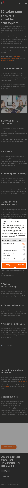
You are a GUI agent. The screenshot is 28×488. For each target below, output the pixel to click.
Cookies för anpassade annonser (12, 258)
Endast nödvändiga (8, 265)
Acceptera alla (21, 265)
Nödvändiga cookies (9, 243)
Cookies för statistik (9, 247)
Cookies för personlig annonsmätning (8, 254)
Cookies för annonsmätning (10, 250)
